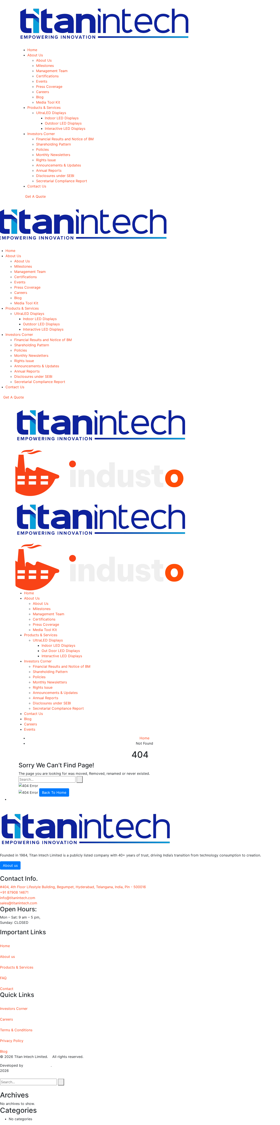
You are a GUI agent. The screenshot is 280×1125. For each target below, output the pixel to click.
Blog (3, 1051)
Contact (6, 988)
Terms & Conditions (16, 1030)
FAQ (3, 978)
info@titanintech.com (17, 898)
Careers (6, 1019)
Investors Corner (14, 1008)
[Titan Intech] (101, 425)
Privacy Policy (11, 1040)
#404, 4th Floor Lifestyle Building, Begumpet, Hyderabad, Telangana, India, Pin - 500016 (73, 887)
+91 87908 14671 (14, 892)
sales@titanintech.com (18, 903)
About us (7, 956)
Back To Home (54, 792)
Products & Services (16, 967)
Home (144, 738)
